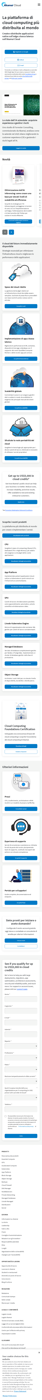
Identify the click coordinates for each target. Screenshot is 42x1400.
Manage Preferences (10, 1396)
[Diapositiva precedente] (4, 232)
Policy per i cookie (16, 78)
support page (22, 989)
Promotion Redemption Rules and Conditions (18, 510)
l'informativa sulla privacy (26, 1126)
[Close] (39, 1352)
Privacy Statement (20, 1391)
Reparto (8, 1041)
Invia (21, 1136)
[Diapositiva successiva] (11, 232)
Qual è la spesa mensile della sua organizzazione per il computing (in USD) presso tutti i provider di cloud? (21, 1090)
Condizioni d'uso (30, 74)
